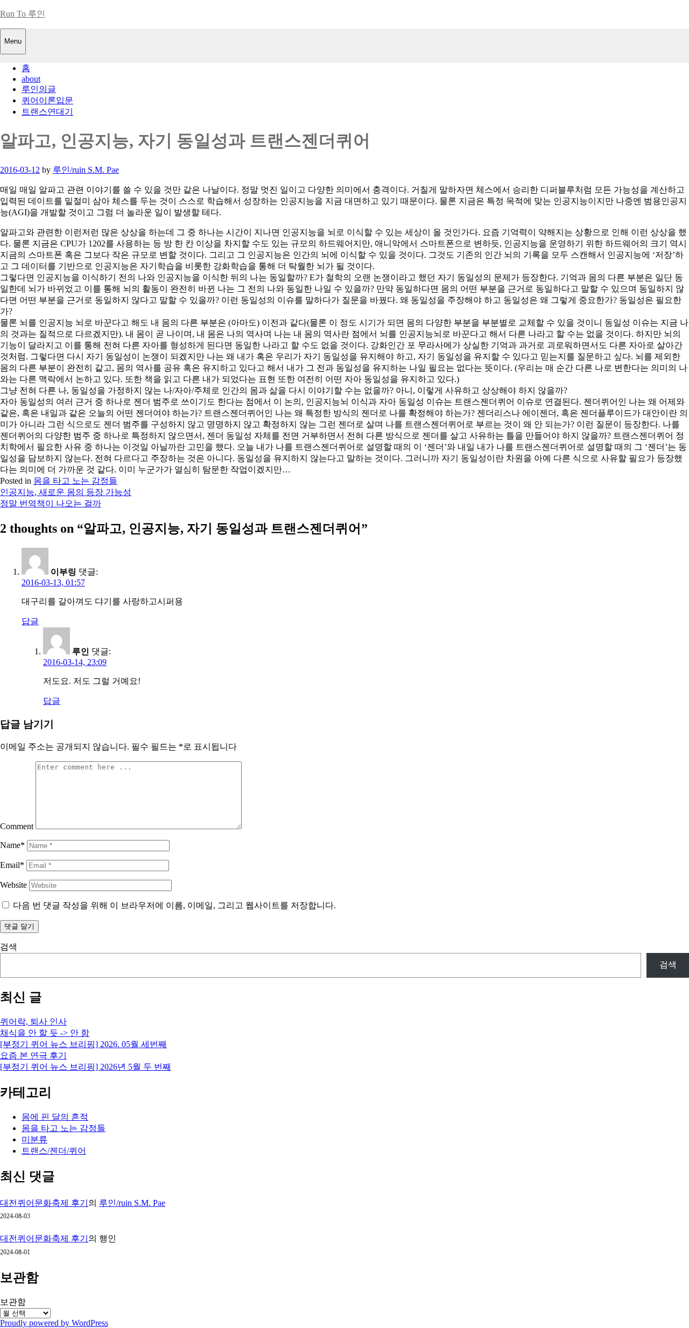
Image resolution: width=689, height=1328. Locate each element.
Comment (16, 826)
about (31, 78)
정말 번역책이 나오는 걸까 (50, 503)
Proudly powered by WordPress (54, 1322)
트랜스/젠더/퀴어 (54, 1150)
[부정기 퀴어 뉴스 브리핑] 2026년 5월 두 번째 (85, 1066)
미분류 (34, 1139)
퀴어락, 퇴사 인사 (33, 1021)
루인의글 (39, 89)
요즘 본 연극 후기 (33, 1055)
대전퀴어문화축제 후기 (44, 1202)
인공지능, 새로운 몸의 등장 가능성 (65, 492)
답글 (30, 621)
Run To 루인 (22, 13)
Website (13, 884)
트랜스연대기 (47, 111)
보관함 (13, 1301)
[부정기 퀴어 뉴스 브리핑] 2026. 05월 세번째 (83, 1044)
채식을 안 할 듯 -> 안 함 (44, 1032)
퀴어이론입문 (47, 100)
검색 (8, 946)
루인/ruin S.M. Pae (86, 169)
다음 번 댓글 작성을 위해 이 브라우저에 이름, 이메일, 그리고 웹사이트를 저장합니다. (174, 905)
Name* (12, 845)
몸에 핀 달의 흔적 (55, 1116)
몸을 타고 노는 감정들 (75, 480)
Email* (12, 865)
